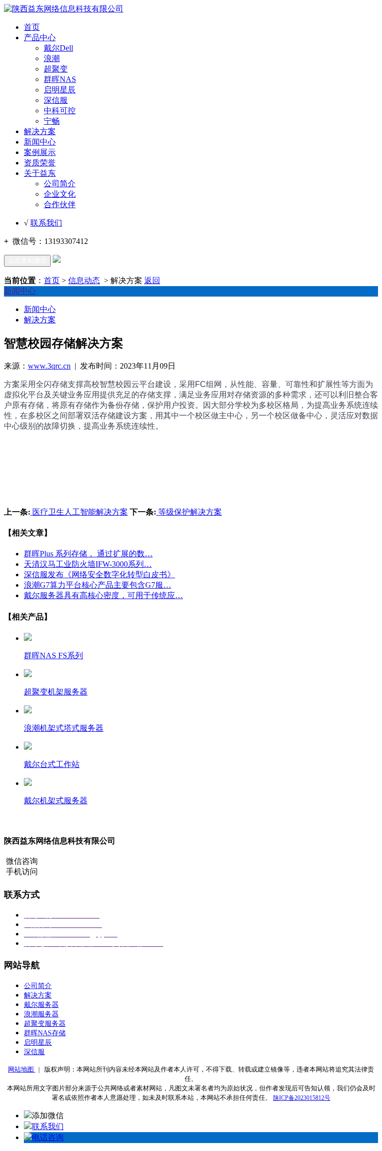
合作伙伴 (60, 204)
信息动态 (84, 280)
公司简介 (60, 183)
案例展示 (40, 152)
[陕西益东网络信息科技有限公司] (63, 8)
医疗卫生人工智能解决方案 (79, 512)
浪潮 (52, 58)
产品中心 (40, 37)
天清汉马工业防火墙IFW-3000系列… (88, 564)
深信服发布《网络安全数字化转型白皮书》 (99, 574)
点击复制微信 (27, 260)
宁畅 (52, 121)
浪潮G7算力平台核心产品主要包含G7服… (97, 585)
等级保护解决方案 (189, 512)
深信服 (56, 100)
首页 (32, 27)
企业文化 (60, 194)
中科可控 (60, 110)
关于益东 (40, 173)
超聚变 (56, 69)
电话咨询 (48, 1137)
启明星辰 (60, 89)
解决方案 (40, 131)
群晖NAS (60, 79)
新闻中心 (40, 142)
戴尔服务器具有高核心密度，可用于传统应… (103, 595)
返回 (152, 280)
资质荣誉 (40, 162)
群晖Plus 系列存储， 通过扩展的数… (88, 553)
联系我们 (46, 223)
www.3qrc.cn (49, 366)
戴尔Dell (58, 48)
